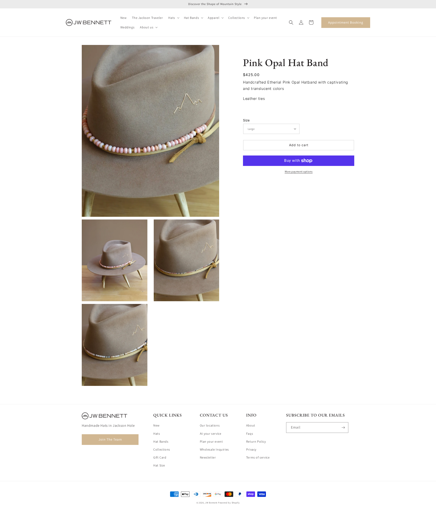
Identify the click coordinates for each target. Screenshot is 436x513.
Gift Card (159, 457)
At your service (210, 434)
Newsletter (208, 457)
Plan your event (211, 441)
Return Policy (256, 441)
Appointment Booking (345, 22)
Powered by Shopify (229, 502)
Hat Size (159, 465)
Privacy (251, 449)
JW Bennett (211, 502)
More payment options (299, 171)
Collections (161, 449)
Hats (156, 434)
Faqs (249, 434)
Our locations (210, 425)
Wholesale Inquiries (214, 449)
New (156, 425)
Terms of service (258, 457)
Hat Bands (160, 441)
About (250, 425)
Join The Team (110, 439)
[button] (173, 17)
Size (246, 120)
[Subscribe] (343, 427)
